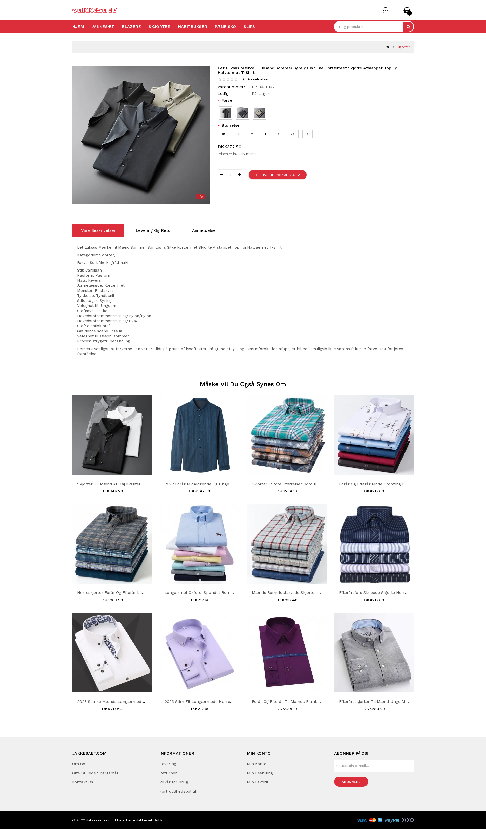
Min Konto (256, 763)
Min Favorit (257, 782)
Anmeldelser (204, 230)
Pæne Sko (225, 26)
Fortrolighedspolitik (178, 791)
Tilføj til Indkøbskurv (277, 175)
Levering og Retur (154, 230)
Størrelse (230, 125)
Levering (167, 763)
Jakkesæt (103, 26)
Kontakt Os (82, 782)
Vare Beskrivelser (98, 230)
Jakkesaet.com (99, 820)
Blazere (131, 26)
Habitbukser (192, 26)
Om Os (78, 763)
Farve (226, 100)
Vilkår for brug (173, 782)
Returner (168, 772)
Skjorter (159, 26)
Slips (249, 26)
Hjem (78, 26)
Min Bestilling (260, 772)
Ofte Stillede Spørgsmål (95, 772)
